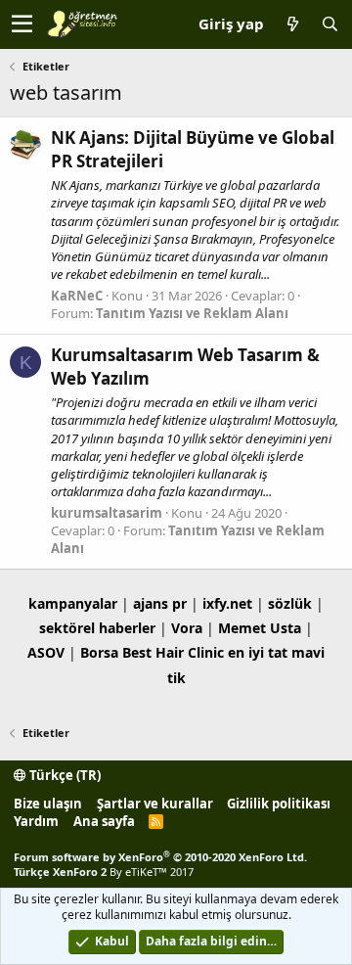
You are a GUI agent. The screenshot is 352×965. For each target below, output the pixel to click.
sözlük (290, 603)
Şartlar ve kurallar (155, 803)
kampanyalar (72, 603)
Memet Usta (259, 628)
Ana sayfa (104, 821)
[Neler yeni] (292, 24)
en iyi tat (257, 652)
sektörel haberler (97, 628)
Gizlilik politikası (278, 803)
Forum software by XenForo (160, 857)
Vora (186, 628)
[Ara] (329, 24)
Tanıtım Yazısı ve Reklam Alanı (192, 313)
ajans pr (160, 603)
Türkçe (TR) (63, 775)
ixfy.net (227, 603)
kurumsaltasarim (106, 513)
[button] (22, 24)
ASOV (46, 652)
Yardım (36, 821)
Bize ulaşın (48, 803)
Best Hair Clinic (173, 652)
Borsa (99, 652)
